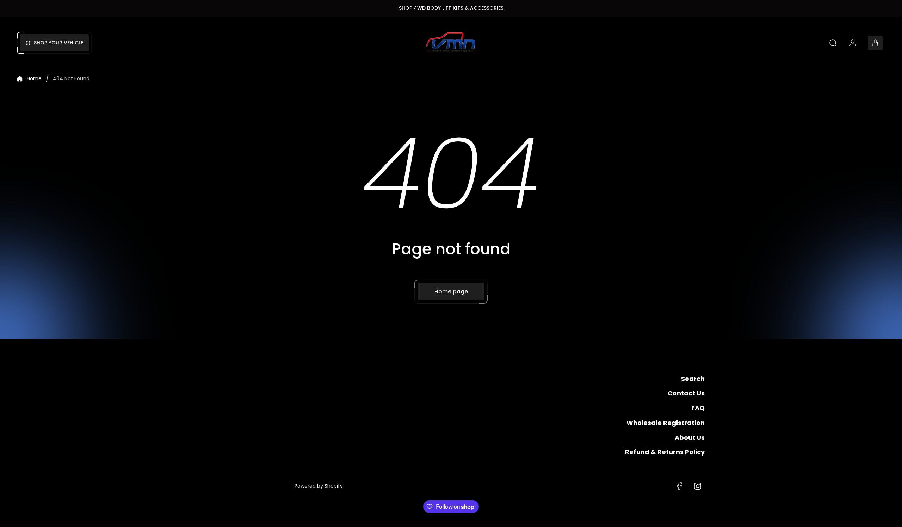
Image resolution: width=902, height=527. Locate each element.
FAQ (698, 408)
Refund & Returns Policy (665, 451)
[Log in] (853, 43)
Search (693, 378)
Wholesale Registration (665, 422)
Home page (451, 291)
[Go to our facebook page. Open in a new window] (679, 486)
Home (34, 79)
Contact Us (686, 393)
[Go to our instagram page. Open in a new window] (698, 486)
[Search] (833, 43)
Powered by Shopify (319, 485)
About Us (690, 437)
